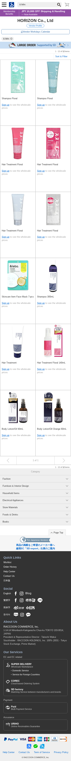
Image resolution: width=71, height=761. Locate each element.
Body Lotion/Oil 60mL (12, 429)
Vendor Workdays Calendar (36, 31)
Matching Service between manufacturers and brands (36, 690)
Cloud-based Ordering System (25, 682)
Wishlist (7, 562)
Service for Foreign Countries (26, 674)
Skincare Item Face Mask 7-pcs (18, 296)
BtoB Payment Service (21, 708)
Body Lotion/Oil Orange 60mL (52, 429)
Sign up (5, 105)
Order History (10, 567)
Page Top (58, 532)
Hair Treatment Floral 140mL (51, 362)
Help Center (9, 571)
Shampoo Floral (9, 98)
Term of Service (42, 752)
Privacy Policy (61, 752)
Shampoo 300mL (45, 296)
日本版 (6, 580)
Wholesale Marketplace (22, 665)
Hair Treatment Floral (12, 164)
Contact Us (9, 576)
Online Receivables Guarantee (25, 725)
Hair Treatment (9, 362)
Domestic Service (20, 670)
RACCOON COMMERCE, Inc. (21, 626)
